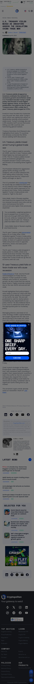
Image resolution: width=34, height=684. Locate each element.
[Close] (28, 324)
